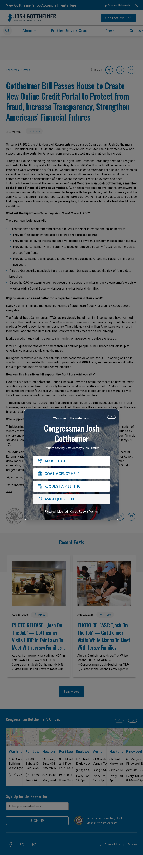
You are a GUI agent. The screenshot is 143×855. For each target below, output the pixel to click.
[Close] (111, 417)
